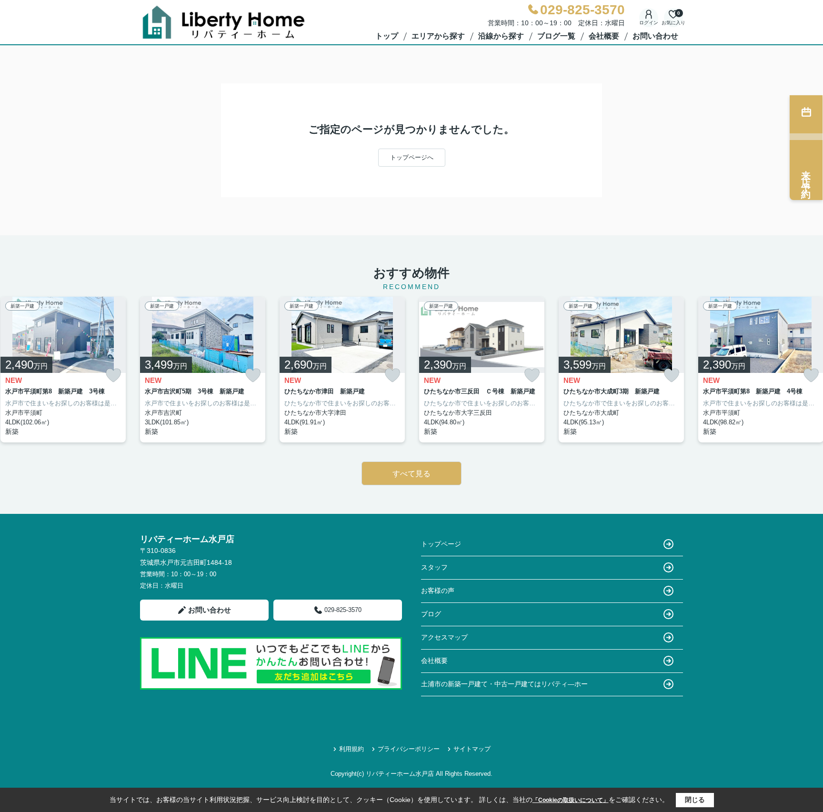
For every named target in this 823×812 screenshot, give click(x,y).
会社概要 (604, 36)
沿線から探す (501, 36)
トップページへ (411, 157)
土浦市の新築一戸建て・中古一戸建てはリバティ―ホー (504, 684)
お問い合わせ (655, 36)
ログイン (648, 22)
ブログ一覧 (556, 36)
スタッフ (434, 567)
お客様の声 (437, 590)
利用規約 (351, 748)
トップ (386, 36)
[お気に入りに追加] (113, 375)
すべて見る (411, 474)
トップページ (441, 544)
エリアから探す (438, 36)
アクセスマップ (444, 637)
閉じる (695, 799)
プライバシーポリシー (409, 748)
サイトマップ (472, 748)
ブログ (431, 614)
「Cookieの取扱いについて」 (570, 800)
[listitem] (202, 370)
